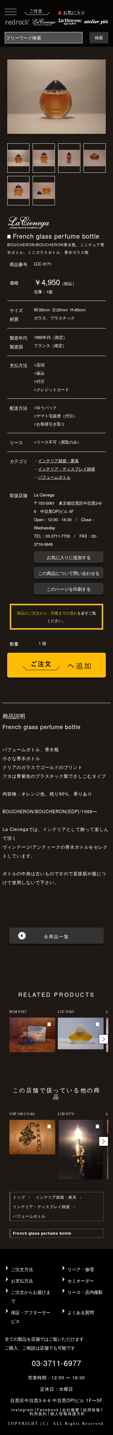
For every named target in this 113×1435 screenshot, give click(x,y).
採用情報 (91, 1409)
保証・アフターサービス (31, 1316)
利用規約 (38, 1413)
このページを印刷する (69, 589)
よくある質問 (80, 1312)
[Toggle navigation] (11, 11)
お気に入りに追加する (69, 557)
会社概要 (71, 1409)
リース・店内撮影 (85, 1292)
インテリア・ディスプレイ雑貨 (66, 469)
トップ (19, 1197)
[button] (103, 1039)
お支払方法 (22, 1280)
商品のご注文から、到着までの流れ (47, 612)
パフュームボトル (54, 477)
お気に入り (74, 12)
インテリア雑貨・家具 (58, 461)
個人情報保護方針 (67, 1413)
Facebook (48, 1409)
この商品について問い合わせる (69, 573)
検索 (99, 37)
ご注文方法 (22, 1269)
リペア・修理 (80, 1269)
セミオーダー (80, 1280)
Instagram (22, 1409)
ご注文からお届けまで (31, 1296)
